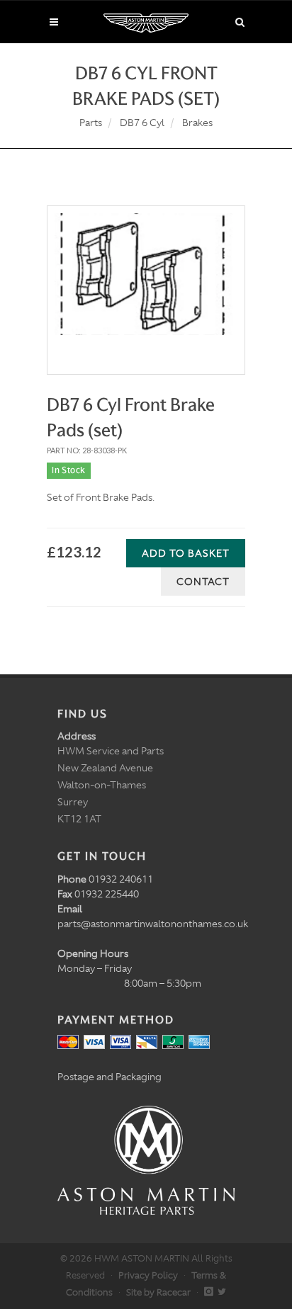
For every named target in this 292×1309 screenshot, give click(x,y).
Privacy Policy (148, 1275)
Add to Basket (186, 553)
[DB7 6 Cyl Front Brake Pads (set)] (146, 274)
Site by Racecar (158, 1292)
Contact (203, 581)
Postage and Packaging (109, 1076)
